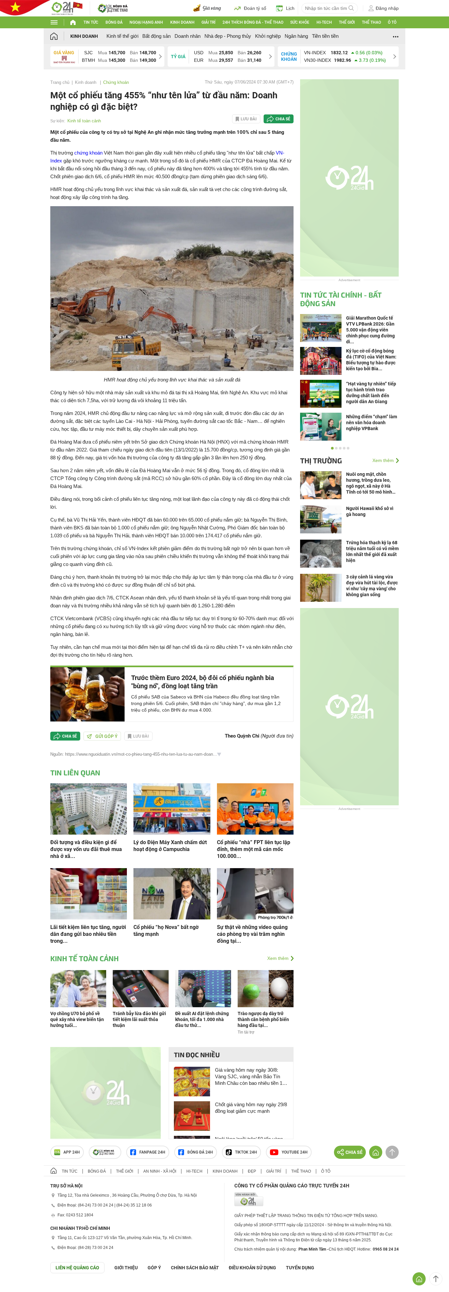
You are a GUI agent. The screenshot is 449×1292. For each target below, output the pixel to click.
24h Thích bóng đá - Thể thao (253, 22)
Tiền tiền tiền (325, 36)
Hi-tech (324, 22)
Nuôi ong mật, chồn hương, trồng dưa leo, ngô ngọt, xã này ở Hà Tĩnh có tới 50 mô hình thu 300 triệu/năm (369, 483)
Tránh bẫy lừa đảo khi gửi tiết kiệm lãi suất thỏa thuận (139, 1019)
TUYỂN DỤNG (300, 1267)
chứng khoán (88, 153)
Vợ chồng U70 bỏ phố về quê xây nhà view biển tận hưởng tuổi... (77, 1019)
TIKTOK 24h (246, 1152)
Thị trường (321, 460)
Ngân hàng (296, 36)
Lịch (290, 8)
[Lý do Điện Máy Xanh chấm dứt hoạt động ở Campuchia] (171, 808)
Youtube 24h (295, 1152)
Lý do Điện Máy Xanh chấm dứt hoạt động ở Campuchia (170, 845)
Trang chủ (59, 82)
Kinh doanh (182, 22)
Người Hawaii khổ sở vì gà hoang (369, 511)
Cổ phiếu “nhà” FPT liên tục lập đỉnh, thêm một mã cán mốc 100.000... (253, 849)
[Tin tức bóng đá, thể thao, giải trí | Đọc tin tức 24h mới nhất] (66, 8)
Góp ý (154, 1267)
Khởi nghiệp (268, 36)
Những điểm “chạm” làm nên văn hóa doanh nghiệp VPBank (371, 422)
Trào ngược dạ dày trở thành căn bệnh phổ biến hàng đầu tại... (263, 1019)
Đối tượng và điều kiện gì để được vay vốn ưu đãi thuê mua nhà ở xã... (86, 849)
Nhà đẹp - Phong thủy (227, 36)
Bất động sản (156, 36)
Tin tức (90, 22)
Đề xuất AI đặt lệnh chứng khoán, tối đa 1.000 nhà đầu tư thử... (202, 1019)
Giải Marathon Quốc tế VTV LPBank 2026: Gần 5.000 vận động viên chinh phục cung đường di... (370, 329)
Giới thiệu (126, 1267)
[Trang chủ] (60, 36)
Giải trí (208, 22)
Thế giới (347, 22)
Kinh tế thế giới (122, 36)
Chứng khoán (116, 82)
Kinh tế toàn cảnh (84, 120)
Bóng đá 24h (200, 1152)
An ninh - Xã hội (159, 1171)
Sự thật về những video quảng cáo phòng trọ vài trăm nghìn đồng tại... (252, 934)
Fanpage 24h (152, 1152)
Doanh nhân (188, 36)
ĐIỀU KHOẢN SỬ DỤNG (252, 1267)
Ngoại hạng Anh (146, 22)
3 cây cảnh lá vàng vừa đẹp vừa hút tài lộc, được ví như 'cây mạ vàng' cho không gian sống (372, 585)
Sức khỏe (299, 22)
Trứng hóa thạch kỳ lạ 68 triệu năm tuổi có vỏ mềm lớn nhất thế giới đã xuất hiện (372, 551)
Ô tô (392, 22)
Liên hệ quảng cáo (77, 1267)
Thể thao (371, 22)
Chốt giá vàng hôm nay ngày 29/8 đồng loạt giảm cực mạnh (251, 1108)
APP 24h (71, 1152)
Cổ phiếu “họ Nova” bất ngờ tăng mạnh (166, 930)
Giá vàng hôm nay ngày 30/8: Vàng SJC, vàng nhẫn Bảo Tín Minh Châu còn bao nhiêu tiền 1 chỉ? (248, 1076)
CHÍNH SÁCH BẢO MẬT (195, 1267)
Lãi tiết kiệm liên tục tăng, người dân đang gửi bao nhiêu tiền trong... (88, 934)
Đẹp (252, 1171)
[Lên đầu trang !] (435, 1278)
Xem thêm (278, 958)
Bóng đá (114, 22)
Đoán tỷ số (255, 8)
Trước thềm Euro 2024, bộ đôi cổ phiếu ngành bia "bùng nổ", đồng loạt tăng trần (202, 682)
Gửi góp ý (106, 736)
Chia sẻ (282, 119)
